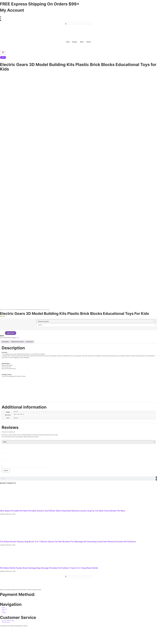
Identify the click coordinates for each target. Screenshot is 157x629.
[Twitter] (78, 18)
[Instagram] (78, 17)
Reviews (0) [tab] (29, 341)
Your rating (5, 439)
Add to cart (10, 333)
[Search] (156, 478)
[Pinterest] (78, 20)
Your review (6, 444)
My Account (12, 10)
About (82, 42)
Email (4, 460)
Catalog (74, 42)
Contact (88, 42)
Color (18, 320)
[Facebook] (78, 15)
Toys (5, 309)
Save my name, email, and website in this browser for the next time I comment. (26, 467)
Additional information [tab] (17, 341)
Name (4, 453)
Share (2, 336)
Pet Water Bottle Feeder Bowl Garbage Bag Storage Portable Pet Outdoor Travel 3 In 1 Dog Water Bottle (49, 568)
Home (68, 42)
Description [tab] (5, 341)
